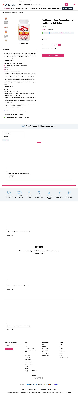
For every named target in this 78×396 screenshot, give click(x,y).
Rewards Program (28, 361)
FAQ (26, 351)
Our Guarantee (62, 351)
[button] (70, 4)
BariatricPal (44, 346)
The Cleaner (44, 29)
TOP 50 (37, 8)
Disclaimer (49, 389)
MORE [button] (26, 8)
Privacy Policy (43, 389)
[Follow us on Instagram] (38, 378)
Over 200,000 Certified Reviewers (19, 196)
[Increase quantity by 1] (59, 45)
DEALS (40, 8)
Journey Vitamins (45, 353)
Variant (43, 37)
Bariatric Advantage (46, 355)
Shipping (61, 344)
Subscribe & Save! (28, 363)
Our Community (28, 357)
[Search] (66, 4)
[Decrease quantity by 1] (53, 45)
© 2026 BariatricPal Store (26, 389)
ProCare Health (45, 350)
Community (21, 1)
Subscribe (10, 348)
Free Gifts (9, 1)
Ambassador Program (29, 364)
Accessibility (54, 389)
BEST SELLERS (7, 8)
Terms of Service (35, 389)
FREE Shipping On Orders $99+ (9, 196)
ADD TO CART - (53, 55)
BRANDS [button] (44, 8)
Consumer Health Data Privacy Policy (31, 371)
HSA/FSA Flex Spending (29, 348)
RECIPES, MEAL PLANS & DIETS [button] (54, 8)
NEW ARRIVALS (32, 8)
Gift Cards (27, 366)
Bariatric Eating (45, 351)
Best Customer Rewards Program (39, 196)
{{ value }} (6, 136)
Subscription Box (28, 359)
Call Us (30, 1)
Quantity (8, 176)
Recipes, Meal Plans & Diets (30, 350)
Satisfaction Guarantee (29, 196)
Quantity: (43, 44)
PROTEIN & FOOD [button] (19, 8)
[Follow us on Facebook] (35, 378)
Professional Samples (64, 357)
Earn (66, 32)
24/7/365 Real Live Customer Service (59, 196)
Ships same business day (55, 32)
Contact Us (62, 350)
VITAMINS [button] (12, 8)
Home (3, 12)
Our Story (27, 344)
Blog (17, 1)
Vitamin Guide (27, 355)
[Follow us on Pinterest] (40, 378)
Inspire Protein (45, 348)
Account (61, 348)
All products (7, 12)
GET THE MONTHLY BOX (67, 8)
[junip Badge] (39, 379)
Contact (26, 1)
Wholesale (61, 355)
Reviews (13, 1)
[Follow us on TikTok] (42, 378)
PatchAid (44, 344)
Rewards (5, 1)
